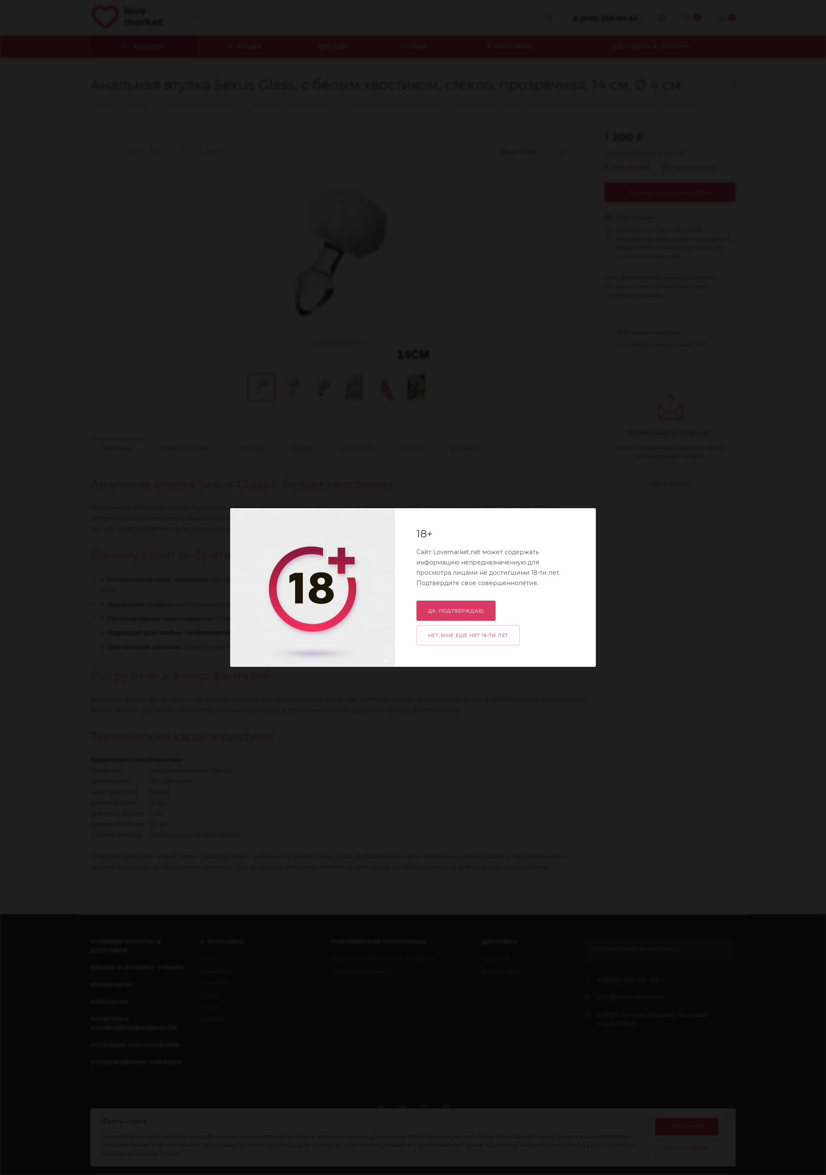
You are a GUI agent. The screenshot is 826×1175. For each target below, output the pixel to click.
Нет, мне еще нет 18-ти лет (468, 635)
